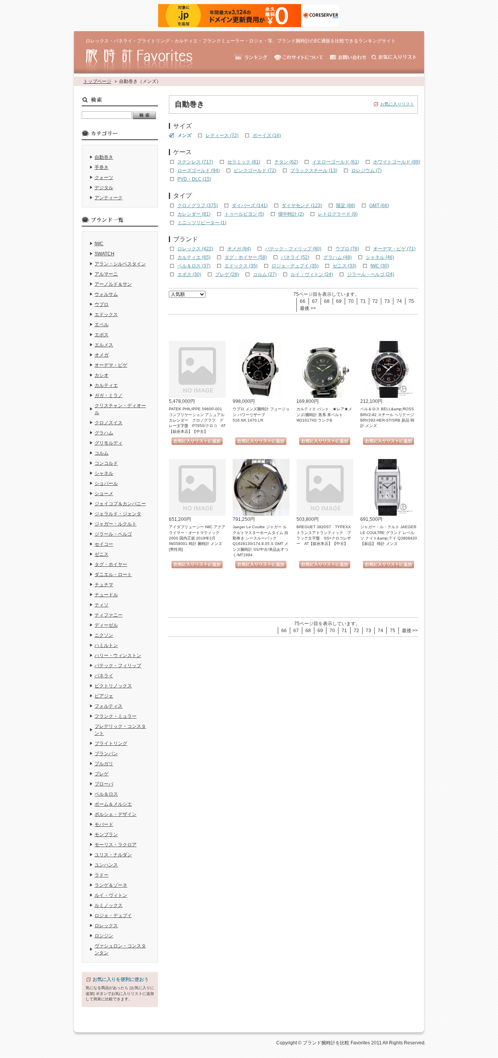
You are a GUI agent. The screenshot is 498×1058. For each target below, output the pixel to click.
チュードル (106, 595)
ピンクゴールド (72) (255, 170)
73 (387, 301)
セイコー (104, 544)
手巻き (102, 167)
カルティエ (106, 385)
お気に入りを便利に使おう (121, 979)
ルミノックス (109, 905)
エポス (102, 334)
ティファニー (109, 615)
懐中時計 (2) (291, 214)
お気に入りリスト (397, 104)
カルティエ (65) (193, 257)
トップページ (97, 81)
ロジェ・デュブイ (113, 915)
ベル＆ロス (106, 794)
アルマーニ (106, 274)
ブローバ (104, 784)
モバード (104, 824)
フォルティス (109, 706)
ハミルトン (106, 645)
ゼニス (102, 554)
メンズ (184, 135)
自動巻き (104, 157)
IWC (99, 243)
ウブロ (102, 304)
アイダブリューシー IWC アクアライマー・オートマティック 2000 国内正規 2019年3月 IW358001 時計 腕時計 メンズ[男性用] (197, 538)
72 (375, 301)
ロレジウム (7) (366, 170)
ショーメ (104, 493)
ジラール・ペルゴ (113, 534)
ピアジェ (104, 696)
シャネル (104, 473)
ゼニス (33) (344, 266)
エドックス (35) (241, 266)
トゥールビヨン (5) (244, 214)
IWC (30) (379, 266)
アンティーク (109, 197)
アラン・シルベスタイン (120, 264)
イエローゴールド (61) (335, 162)
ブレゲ (102, 774)
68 (327, 301)
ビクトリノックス (113, 686)
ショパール (106, 483)
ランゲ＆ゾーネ (111, 885)
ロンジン (104, 935)
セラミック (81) (243, 162)
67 (314, 301)
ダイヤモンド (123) (302, 205)
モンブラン (106, 834)
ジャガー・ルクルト (116, 524)
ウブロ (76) (347, 248)
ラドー (102, 875)
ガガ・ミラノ (109, 395)
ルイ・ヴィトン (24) (312, 274)
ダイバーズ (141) (250, 205)
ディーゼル (106, 625)
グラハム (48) (337, 257)
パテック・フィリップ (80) (293, 248)
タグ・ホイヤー (111, 564)
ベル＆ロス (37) (193, 266)
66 (302, 301)
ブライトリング (111, 743)
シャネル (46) (380, 257)
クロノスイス (109, 422)
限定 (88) (345, 205)
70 (351, 301)
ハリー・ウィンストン (118, 655)
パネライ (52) (295, 257)
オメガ (102, 355)
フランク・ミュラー (116, 716)
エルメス (104, 345)
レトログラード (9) (338, 214)
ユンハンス (106, 865)
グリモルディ (109, 443)
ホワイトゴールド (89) (396, 162)
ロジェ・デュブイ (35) (295, 266)
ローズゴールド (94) (198, 170)
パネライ (104, 675)
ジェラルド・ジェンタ (118, 514)
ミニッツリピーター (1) (201, 222)
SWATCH (104, 254)
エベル (102, 324)
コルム (102, 453)
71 (363, 301)
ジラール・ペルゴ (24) (370, 274)
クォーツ (104, 177)
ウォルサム (106, 294)
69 (339, 301)
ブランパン (106, 753)
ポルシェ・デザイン (116, 814)
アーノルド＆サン (113, 284)
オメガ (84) (239, 248)
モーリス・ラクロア (116, 844)
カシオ (102, 375)
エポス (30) (189, 274)
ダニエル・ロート (113, 574)
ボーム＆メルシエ (113, 804)
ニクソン (104, 635)
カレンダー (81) (193, 214)
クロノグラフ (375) (197, 205)
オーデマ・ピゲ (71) (394, 248)
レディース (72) (221, 135)
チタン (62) (286, 162)
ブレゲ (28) (227, 274)
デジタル (104, 187)
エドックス (106, 314)
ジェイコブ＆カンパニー (120, 503)
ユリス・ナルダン (113, 855)
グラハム (104, 433)
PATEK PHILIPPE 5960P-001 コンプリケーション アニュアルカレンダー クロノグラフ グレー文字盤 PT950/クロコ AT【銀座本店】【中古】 (197, 420)
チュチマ (104, 584)
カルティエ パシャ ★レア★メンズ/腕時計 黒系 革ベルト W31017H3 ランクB (324, 414)
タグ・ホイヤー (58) (245, 257)
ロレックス (106, 925)
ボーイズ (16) (267, 135)
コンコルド (106, 463)
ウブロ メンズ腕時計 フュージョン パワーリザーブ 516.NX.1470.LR (261, 414)
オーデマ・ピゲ (111, 365)
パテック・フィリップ (118, 665)
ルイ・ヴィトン (111, 895)
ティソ (102, 605)
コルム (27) (265, 274)
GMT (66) (379, 205)
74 (399, 301)
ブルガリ (104, 763)
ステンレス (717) (195, 162)
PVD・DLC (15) (194, 179)
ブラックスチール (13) (313, 170)
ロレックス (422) (195, 248)
